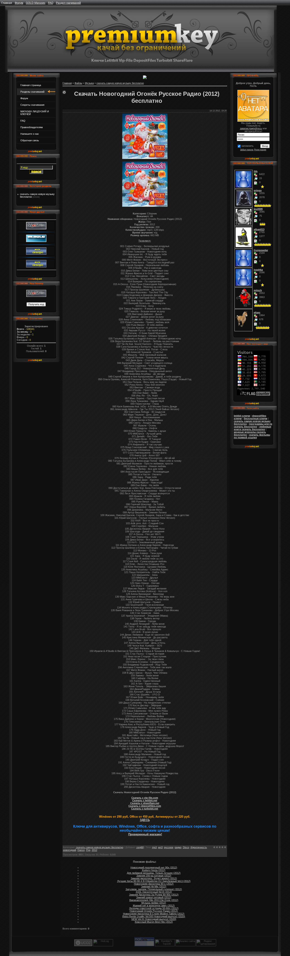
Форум (19, 3)
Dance (81, 850)
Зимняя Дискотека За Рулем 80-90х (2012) (154, 894)
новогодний (69, 850)
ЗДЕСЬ (145, 820)
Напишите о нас (29, 133)
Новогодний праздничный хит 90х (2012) (153, 867)
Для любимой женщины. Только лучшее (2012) (154, 873)
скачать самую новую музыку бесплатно (120, 83)
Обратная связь (29, 140)
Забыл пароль (247, 150)
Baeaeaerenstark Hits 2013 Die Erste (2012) (153, 900)
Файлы (78, 83)
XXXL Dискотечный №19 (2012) (154, 892)
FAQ (50, 3)
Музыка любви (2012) (153, 902)
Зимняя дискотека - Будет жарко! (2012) (154, 878)
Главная (6, 3)
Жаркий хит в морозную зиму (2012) (154, 905)
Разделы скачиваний (32, 91)
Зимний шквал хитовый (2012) (153, 897)
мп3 (160, 847)
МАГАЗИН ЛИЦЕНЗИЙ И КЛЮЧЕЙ (34, 112)
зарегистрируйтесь (251, 128)
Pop (88, 850)
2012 (94, 850)
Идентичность (199, 847)
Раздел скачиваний (68, 3)
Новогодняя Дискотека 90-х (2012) (154, 883)
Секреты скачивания (32, 104)
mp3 (154, 847)
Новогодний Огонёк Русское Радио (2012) (154, 911)
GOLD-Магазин (35, 3)
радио (178, 847)
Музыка (89, 83)
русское (168, 847)
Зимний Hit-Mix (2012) (153, 886)
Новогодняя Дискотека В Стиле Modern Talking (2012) (153, 913)
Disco (186, 847)
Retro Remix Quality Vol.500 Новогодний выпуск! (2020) (153, 916)
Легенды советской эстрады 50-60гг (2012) (154, 908)
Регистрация (260, 150)
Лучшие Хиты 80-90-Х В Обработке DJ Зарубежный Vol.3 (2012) (154, 881)
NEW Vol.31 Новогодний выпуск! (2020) (153, 919)
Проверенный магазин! (145, 834)
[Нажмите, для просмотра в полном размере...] (144, 205)
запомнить (247, 145)
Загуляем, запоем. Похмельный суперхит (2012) (154, 889)
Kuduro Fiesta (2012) (153, 870)
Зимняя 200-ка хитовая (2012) (153, 875)
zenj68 (140, 847)
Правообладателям (31, 127)
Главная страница (30, 85)
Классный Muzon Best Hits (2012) (154, 921)
